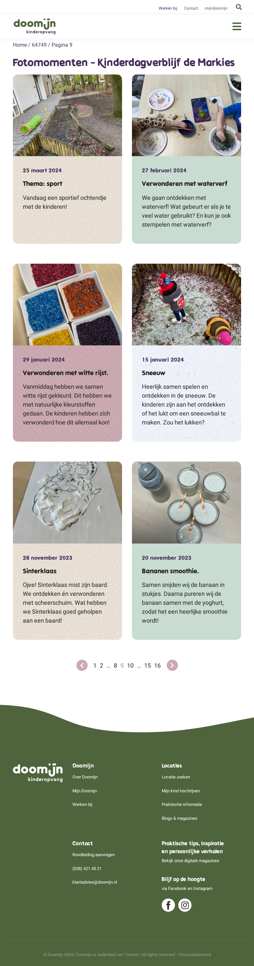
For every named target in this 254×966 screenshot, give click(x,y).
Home (20, 45)
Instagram (202, 888)
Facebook (177, 888)
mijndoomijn (216, 8)
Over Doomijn (85, 776)
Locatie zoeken (176, 776)
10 (130, 665)
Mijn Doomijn (84, 790)
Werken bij (168, 8)
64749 (39, 45)
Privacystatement (194, 954)
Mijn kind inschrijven (181, 790)
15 (147, 665)
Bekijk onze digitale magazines (190, 860)
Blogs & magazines (179, 818)
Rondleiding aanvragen (93, 854)
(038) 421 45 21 (87, 868)
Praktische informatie (182, 804)
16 (157, 665)
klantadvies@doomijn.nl (94, 882)
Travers (131, 954)
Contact (191, 8)
